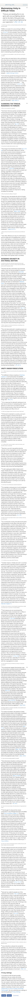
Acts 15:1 (7, 690)
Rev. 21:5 (10, 399)
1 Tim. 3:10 (16, 656)
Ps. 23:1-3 (18, 365)
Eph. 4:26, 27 (15, 100)
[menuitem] (2, 1)
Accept (3, 995)
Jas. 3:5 (17, 124)
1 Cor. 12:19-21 (4, 841)
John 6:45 (21, 272)
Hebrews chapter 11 (6, 603)
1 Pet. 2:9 (16, 893)
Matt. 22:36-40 (16, 775)
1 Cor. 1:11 (19, 84)
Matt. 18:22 (17, 211)
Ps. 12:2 (19, 515)
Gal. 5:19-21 (15, 73)
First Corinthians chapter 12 (11, 813)
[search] (26, 2)
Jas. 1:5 (23, 308)
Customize (15, 995)
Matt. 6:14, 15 (11, 229)
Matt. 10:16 (18, 749)
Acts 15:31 (22, 705)
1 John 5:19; (9, 73)
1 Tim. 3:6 (12, 618)
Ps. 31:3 (15, 803)
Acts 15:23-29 (11, 700)
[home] (2, 1)
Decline (9, 995)
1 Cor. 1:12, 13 (17, 882)
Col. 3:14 (16, 913)
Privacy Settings (16, 992)
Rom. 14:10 (22, 756)
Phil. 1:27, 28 (18, 22)
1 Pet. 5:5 (11, 168)
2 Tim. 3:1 (5, 32)
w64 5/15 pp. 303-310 (10, 5)
